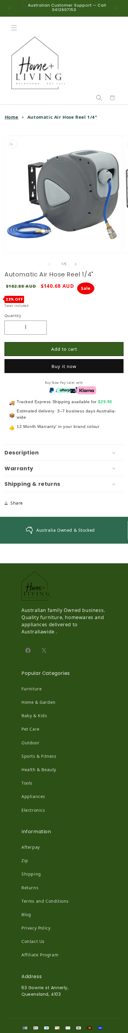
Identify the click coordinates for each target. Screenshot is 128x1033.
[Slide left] (50, 264)
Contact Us (33, 941)
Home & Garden (38, 702)
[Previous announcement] (11, 8)
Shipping (31, 874)
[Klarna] (86, 389)
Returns (29, 887)
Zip (24, 860)
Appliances (33, 796)
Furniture (31, 689)
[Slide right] (77, 264)
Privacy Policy (35, 928)
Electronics (33, 810)
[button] (15, 27)
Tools (26, 783)
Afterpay (30, 847)
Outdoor (30, 743)
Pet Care (30, 729)
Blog (26, 914)
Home (11, 117)
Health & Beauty (38, 769)
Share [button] (16, 503)
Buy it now (64, 366)
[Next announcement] (117, 8)
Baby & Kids (34, 715)
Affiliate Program (39, 955)
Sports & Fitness (39, 756)
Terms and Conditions (45, 901)
